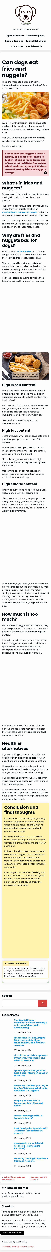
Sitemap (15, 1246)
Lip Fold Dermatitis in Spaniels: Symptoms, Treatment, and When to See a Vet (31, 1058)
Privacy (24, 1246)
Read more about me (12, 1232)
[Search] (42, 1003)
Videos (31, 1246)
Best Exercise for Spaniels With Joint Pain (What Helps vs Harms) (31, 1131)
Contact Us (6, 1246)
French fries (25, 251)
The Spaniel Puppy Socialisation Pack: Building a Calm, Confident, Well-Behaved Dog (30, 1024)
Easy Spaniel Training (18, 1242)
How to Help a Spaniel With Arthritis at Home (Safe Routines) (29, 1146)
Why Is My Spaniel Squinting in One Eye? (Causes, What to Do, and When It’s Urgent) (31, 1088)
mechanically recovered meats (19, 212)
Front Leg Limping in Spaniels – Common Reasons (31, 1159)
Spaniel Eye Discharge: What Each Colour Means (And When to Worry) (31, 1073)
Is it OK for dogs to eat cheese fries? (13, 1178)
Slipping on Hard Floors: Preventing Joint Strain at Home (28, 1103)
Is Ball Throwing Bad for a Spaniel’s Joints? (28, 1117)
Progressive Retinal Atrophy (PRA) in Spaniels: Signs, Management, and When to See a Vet (29, 1042)
